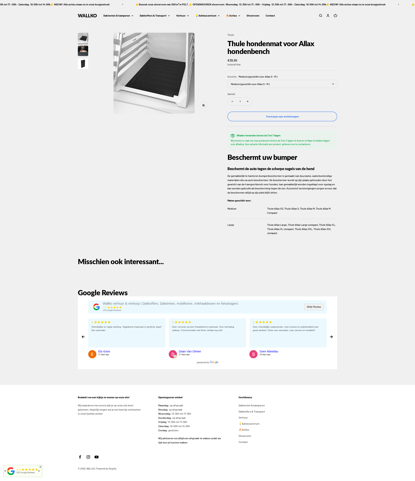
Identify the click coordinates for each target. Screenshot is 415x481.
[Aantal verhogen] (247, 101)
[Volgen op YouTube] (96, 457)
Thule (230, 34)
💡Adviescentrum (205, 15)
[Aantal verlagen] (232, 101)
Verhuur (180, 15)
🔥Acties (231, 15)
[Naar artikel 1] (83, 38)
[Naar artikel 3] (83, 64)
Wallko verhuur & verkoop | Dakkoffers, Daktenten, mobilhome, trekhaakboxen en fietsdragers (170, 303)
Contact (270, 15)
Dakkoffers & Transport (153, 15)
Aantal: (231, 93)
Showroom (253, 15)
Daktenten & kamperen (116, 15)
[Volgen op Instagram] (88, 457)
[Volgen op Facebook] (80, 457)
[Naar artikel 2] (83, 51)
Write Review (314, 306)
